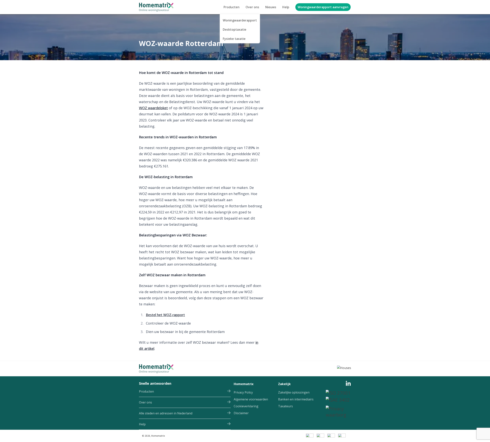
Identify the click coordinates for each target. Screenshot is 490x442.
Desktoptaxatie (234, 29)
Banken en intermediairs (296, 399)
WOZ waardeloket (153, 108)
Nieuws (270, 7)
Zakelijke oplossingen (294, 392)
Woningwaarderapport (240, 20)
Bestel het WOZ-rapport (165, 314)
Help (285, 7)
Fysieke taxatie (234, 39)
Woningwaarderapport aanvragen (323, 7)
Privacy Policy (243, 392)
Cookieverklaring (246, 406)
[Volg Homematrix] (348, 385)
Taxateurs (285, 406)
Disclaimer (241, 413)
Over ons (252, 7)
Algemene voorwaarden (251, 399)
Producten (231, 7)
